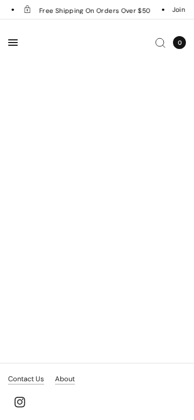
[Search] (160, 42)
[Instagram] (20, 402)
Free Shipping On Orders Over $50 (93, 10)
